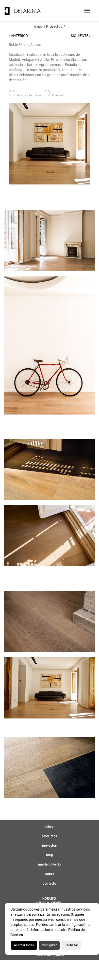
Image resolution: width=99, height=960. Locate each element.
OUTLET (49, 874)
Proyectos (54, 26)
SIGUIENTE (80, 36)
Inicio (38, 26)
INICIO (49, 827)
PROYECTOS (49, 845)
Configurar (49, 945)
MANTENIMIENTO (49, 864)
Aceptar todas (24, 945)
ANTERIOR (19, 36)
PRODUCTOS (49, 836)
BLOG (49, 855)
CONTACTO (49, 883)
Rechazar (71, 945)
